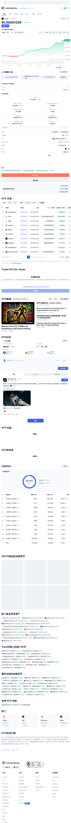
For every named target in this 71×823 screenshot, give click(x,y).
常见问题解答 (39, 811)
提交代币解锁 (64, 189)
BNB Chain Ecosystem (42, 170)
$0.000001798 (17, 729)
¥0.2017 (36, 718)
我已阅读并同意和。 (36, 287)
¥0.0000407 (52, 713)
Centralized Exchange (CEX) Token (11, 170)
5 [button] (41, 257)
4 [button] (38, 257)
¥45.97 (33, 702)
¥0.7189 (12, 675)
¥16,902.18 (13, 704)
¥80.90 (48, 707)
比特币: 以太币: (29, 8)
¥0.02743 (13, 683)
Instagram (55, 811)
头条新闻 (4, 814)
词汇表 (37, 814)
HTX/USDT (23, 216)
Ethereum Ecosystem (28, 170)
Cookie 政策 (22, 814)
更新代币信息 (64, 186)
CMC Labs (5, 808)
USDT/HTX (23, 247)
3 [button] (35, 257)
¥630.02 (33, 704)
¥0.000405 (36, 715)
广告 (3, 804)
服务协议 (21, 804)
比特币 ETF (5, 817)
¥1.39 (60, 715)
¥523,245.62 (13, 702)
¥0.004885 (17, 686)
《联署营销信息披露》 (17, 263)
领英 (53, 821)
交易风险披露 (46, 287)
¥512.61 (56, 704)
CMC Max (5, 811)
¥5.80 (32, 713)
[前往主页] (9, 8)
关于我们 (21, 801)
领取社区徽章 (64, 192)
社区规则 (21, 817)
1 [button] (28, 257)
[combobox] (41, 32)
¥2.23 (41, 677)
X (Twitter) (55, 801)
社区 (53, 804)
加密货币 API (6, 821)
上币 (37, 801)
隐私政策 (21, 808)
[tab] (12, 32)
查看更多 (65, 340)
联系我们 (38, 808)
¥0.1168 (32, 675)
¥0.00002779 (35, 710)
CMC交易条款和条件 (36, 287)
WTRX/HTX (23, 212)
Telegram (55, 808)
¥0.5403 (13, 715)
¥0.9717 (57, 710)
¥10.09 (52, 702)
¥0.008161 (35, 683)
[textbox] (30, 362)
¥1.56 (28, 707)
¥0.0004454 (46, 686)
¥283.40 (15, 680)
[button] (25, 257)
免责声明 (21, 821)
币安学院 (4, 801)
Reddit (54, 817)
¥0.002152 (14, 689)
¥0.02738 (40, 680)
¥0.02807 (14, 718)
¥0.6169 (13, 713)
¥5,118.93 (12, 710)
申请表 (37, 804)
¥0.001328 (38, 689)
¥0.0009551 (15, 691)
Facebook (55, 814)
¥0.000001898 (16, 677)
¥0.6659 (10, 707)
